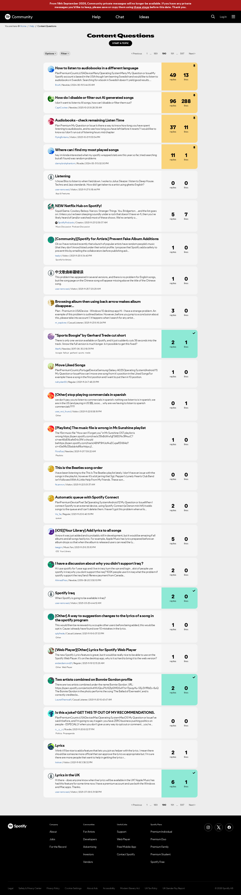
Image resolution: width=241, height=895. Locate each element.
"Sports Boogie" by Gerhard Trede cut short (90, 335)
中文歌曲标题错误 (69, 272)
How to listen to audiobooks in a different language (96, 68)
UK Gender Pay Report (174, 888)
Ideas (144, 17)
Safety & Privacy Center (30, 888)
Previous (137, 53)
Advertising (89, 847)
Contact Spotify (126, 854)
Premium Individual (161, 831)
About (53, 831)
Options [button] (49, 53)
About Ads (92, 888)
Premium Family (160, 847)
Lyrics (59, 745)
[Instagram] (208, 827)
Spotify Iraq (65, 593)
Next (191, 53)
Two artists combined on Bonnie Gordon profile (93, 679)
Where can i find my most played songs (87, 150)
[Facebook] (229, 827)
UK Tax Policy (151, 888)
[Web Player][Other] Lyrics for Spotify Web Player (95, 650)
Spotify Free (158, 862)
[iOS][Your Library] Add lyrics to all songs (88, 530)
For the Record (58, 847)
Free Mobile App (126, 847)
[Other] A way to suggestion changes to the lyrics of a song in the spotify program (104, 618)
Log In (223, 17)
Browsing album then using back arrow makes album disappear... (98, 303)
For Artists (89, 831)
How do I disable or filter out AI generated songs (94, 97)
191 (172, 53)
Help (96, 17)
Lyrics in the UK (67, 775)
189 (156, 53)
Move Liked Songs (70, 365)
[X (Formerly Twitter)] (219, 827)
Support (121, 831)
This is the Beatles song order (78, 467)
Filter (64, 53)
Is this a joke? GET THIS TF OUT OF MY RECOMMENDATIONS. (105, 712)
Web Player (123, 839)
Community (22, 17)
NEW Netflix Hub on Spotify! (78, 206)
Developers (90, 839)
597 (182, 53)
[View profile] (51, 69)
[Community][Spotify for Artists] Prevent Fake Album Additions (107, 239)
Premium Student (161, 854)
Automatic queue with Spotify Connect (87, 497)
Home (23, 26)
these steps (141, 7)
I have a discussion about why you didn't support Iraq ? (99, 563)
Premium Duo (158, 839)
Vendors (88, 862)
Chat (120, 17)
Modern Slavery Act (130, 888)
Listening (62, 176)
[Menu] (233, 16)
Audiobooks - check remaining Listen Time (89, 120)
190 (164, 53)
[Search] (213, 17)
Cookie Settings (73, 888)
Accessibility (109, 888)
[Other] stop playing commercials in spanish (90, 394)
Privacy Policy (53, 888)
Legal (10, 888)
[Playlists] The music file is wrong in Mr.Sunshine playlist (100, 428)
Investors (88, 854)
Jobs (52, 839)
